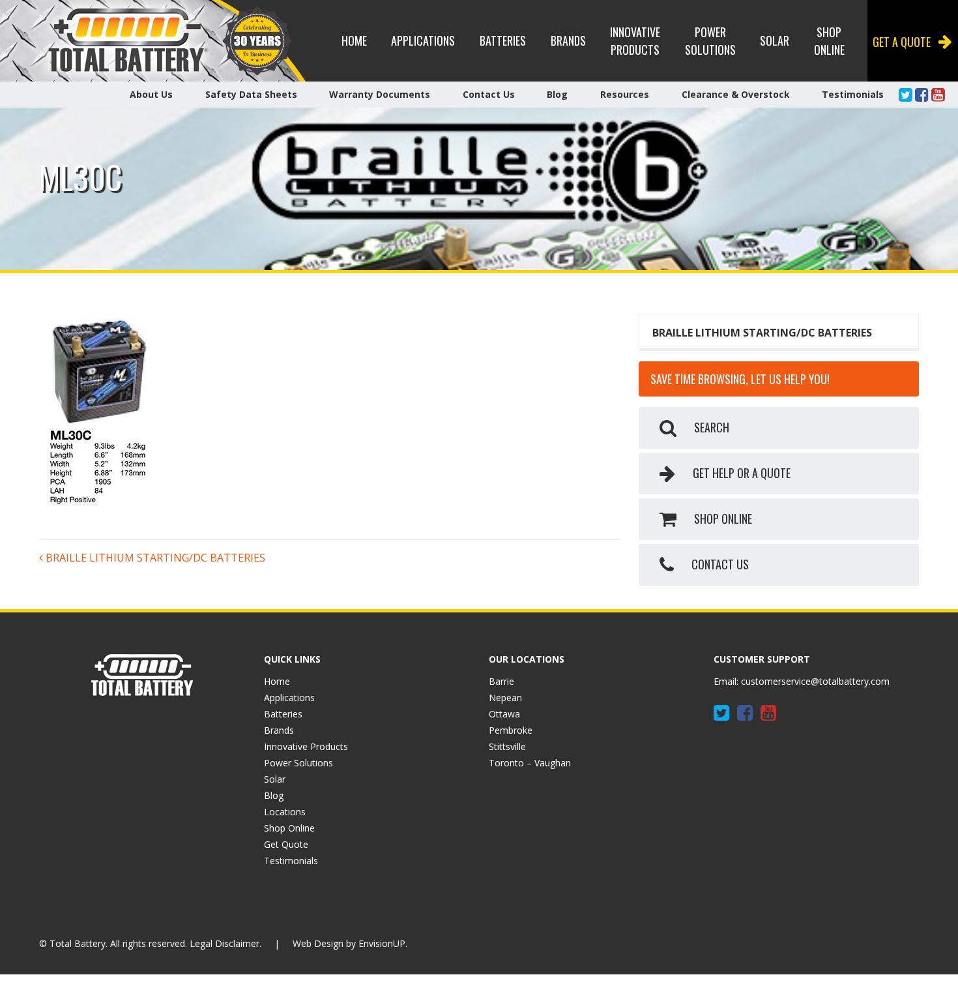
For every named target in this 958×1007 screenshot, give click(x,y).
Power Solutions (710, 40)
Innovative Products (635, 40)
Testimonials (853, 94)
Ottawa (504, 714)
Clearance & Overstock (736, 94)
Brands (568, 40)
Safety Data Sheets (251, 94)
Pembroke (510, 730)
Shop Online (829, 40)
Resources (624, 94)
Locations (285, 811)
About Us (151, 94)
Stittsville (507, 746)
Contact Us (489, 94)
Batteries (503, 40)
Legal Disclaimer (224, 943)
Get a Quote (902, 41)
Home (354, 40)
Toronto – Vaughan (530, 763)
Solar (774, 40)
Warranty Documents (379, 94)
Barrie (501, 681)
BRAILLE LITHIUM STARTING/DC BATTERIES (154, 557)
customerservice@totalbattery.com (815, 681)
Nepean (505, 697)
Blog (557, 94)
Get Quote (286, 844)
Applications (423, 40)
